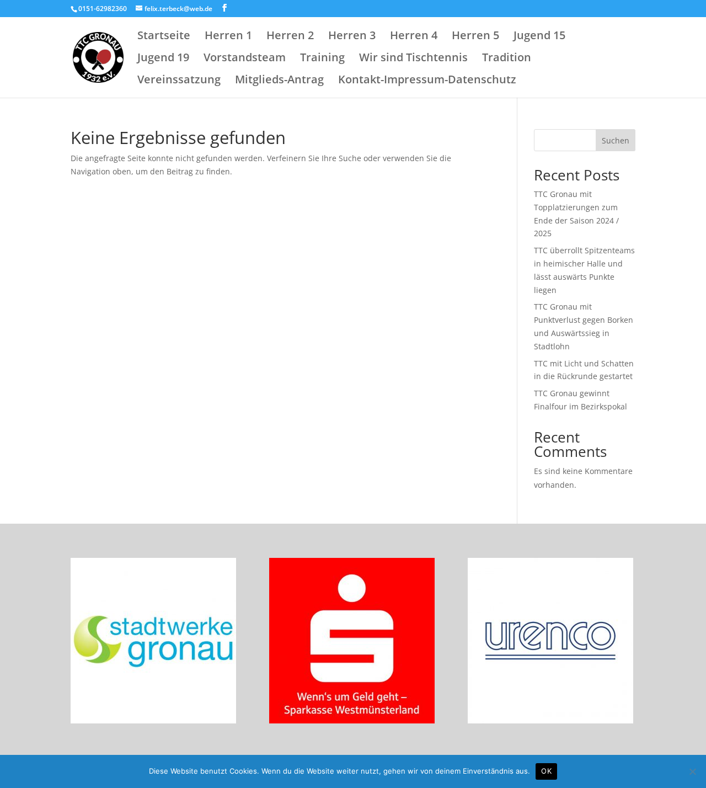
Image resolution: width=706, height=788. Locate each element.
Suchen (615, 140)
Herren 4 (413, 36)
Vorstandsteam (245, 59)
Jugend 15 (539, 36)
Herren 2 (290, 36)
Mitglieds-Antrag (279, 81)
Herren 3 (352, 36)
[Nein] (692, 771)
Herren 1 (228, 36)
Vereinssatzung (179, 81)
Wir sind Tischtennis (413, 59)
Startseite (163, 36)
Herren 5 (475, 36)
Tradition (506, 59)
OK (546, 770)
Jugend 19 (163, 59)
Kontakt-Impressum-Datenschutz (427, 81)
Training (322, 59)
